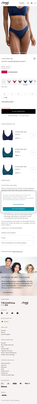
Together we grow (6, 350)
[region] (18, 202)
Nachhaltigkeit (5, 334)
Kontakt (3, 343)
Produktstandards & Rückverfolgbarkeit (13, 243)
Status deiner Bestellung (8, 352)
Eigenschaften (5, 180)
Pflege (3, 238)
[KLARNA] (4, 386)
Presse (3, 332)
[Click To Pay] (8, 383)
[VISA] (14, 383)
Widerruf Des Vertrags (8, 354)
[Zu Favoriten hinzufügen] (24, 59)
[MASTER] (21, 383)
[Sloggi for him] (4, 305)
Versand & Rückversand (8, 232)
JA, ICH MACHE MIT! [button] (8, 292)
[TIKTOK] (17, 313)
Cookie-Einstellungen (7, 375)
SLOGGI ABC (5, 348)
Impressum (4, 373)
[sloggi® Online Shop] (5, 3)
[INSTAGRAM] (7, 313)
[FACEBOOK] (2, 313)
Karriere (3, 330)
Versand (3, 365)
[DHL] (4, 395)
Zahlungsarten (5, 363)
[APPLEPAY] (2, 383)
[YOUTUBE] (12, 313)
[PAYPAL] (27, 383)
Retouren (4, 367)
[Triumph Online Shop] (8, 303)
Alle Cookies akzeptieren (18, 208)
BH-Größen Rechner (7, 345)
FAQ (2, 347)
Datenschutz (5, 371)
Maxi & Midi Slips (18, 251)
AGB (2, 369)
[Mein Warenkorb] (31, 3)
